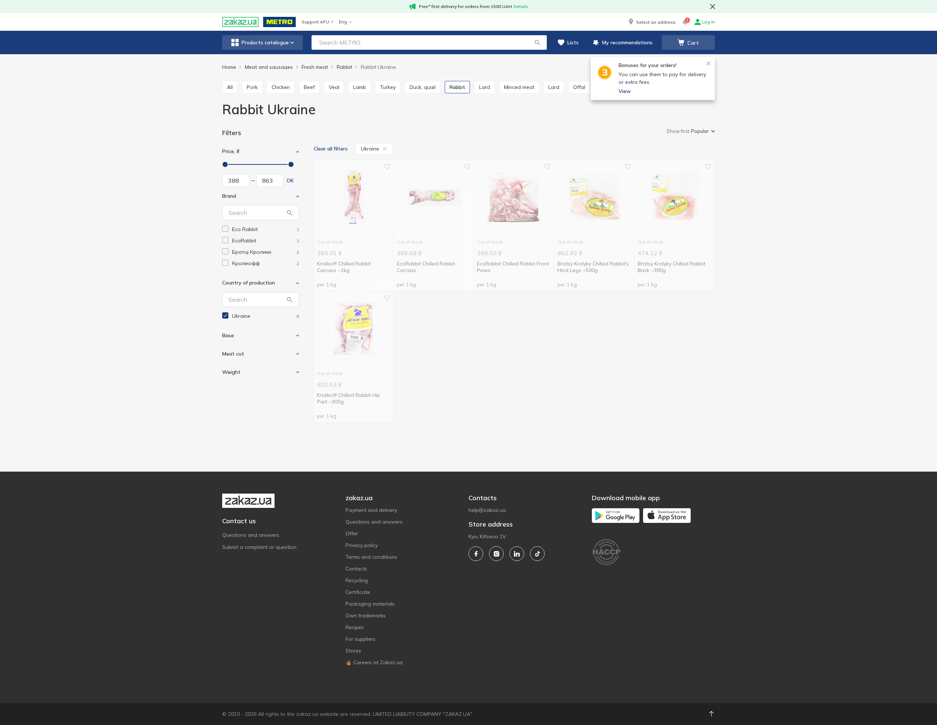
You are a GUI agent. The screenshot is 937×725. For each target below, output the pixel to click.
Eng (343, 22)
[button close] (712, 6)
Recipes (355, 627)
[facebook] (475, 553)
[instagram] (496, 553)
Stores (353, 650)
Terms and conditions (371, 557)
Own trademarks (366, 615)
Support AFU (315, 22)
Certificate (358, 592)
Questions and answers (250, 535)
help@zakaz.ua (487, 510)
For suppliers (361, 639)
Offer (352, 533)
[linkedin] (516, 553)
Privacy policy (362, 545)
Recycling (357, 580)
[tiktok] (537, 553)
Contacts (356, 568)
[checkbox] (225, 229)
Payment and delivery (371, 510)
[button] (651, 22)
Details (521, 6)
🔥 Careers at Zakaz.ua (374, 662)
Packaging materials (370, 604)
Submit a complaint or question (259, 547)
